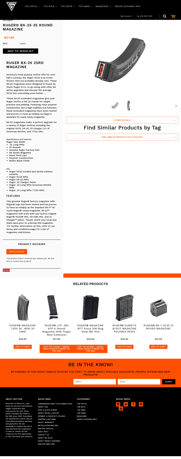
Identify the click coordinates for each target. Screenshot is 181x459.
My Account (126, 16)
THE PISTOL (30, 6)
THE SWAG (84, 6)
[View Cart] (173, 16)
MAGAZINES (102, 6)
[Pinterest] (141, 404)
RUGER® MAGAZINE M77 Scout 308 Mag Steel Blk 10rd (90, 328)
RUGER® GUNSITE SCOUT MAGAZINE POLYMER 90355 (124, 328)
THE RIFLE (49, 6)
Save (7, 270)
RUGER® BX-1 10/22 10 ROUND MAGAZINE (158, 327)
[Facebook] (133, 404)
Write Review (16, 252)
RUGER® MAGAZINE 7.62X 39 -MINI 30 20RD (22, 328)
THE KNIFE (66, 6)
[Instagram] (118, 404)
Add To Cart (22, 346)
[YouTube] (121, 408)
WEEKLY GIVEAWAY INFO (127, 6)
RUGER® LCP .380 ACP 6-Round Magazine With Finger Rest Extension (56, 330)
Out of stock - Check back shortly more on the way (56, 348)
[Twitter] (126, 404)
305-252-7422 (146, 16)
